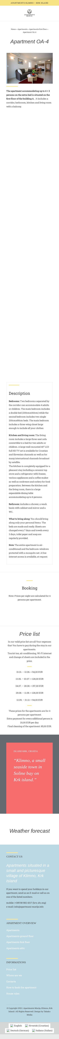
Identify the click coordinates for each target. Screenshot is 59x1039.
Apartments (22, 29)
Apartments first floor (38, 29)
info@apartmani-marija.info (29, 906)
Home (13, 29)
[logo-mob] (29, 10)
